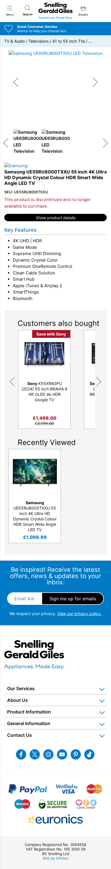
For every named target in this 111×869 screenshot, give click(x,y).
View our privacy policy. (79, 613)
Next (103, 143)
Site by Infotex (56, 858)
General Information (28, 723)
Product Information (29, 712)
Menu (10, 14)
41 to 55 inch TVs (68, 41)
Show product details (55, 217)
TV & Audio (14, 41)
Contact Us (19, 735)
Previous (7, 143)
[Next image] (93, 82)
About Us (17, 700)
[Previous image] (18, 82)
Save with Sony (51, 334)
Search (27, 14)
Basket (83, 14)
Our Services (21, 688)
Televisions (38, 41)
